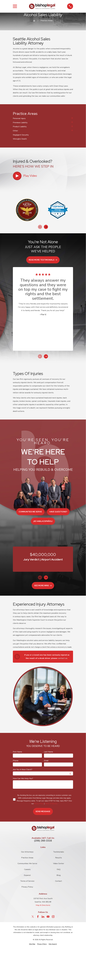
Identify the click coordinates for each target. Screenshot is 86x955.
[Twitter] (32, 916)
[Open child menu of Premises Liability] (72, 122)
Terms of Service (51, 804)
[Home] (42, 6)
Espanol (27, 875)
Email (46, 761)
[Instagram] (53, 916)
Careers (27, 869)
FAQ (58, 869)
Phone (15, 761)
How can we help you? (23, 778)
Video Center (58, 863)
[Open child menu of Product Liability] (72, 126)
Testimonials (58, 852)
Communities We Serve (27, 863)
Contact (58, 881)
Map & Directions (43, 905)
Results (58, 857)
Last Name (48, 752)
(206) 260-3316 (43, 841)
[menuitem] (41, 118)
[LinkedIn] (43, 916)
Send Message (43, 811)
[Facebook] (38, 916)
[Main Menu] (15, 6)
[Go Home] (34, 21)
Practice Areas (27, 857)
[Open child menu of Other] (72, 130)
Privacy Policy (39, 804)
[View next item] (46, 227)
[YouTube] (48, 916)
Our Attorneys (27, 852)
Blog (59, 875)
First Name (17, 752)
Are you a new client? (22, 769)
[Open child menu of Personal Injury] (72, 118)
